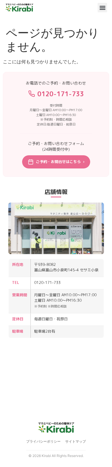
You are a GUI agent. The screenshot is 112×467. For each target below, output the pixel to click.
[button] (102, 7)
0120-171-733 (60, 93)
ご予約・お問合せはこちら (60, 161)
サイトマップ (75, 441)
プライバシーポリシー (43, 441)
